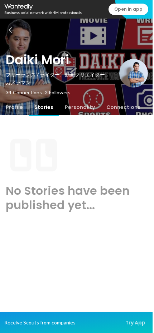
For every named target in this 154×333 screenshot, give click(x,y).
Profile (14, 107)
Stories (43, 107)
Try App (135, 322)
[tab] (14, 107)
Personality (80, 107)
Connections (123, 107)
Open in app (128, 9)
